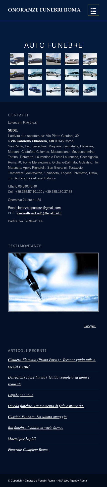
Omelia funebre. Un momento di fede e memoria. (46, 405)
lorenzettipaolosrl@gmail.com (39, 208)
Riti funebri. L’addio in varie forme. (35, 427)
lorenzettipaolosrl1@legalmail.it (39, 213)
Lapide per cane (20, 394)
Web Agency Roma (75, 480)
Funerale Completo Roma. (28, 449)
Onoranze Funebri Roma (40, 480)
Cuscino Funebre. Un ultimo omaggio (37, 416)
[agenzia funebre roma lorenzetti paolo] (53, 282)
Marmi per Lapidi (22, 438)
